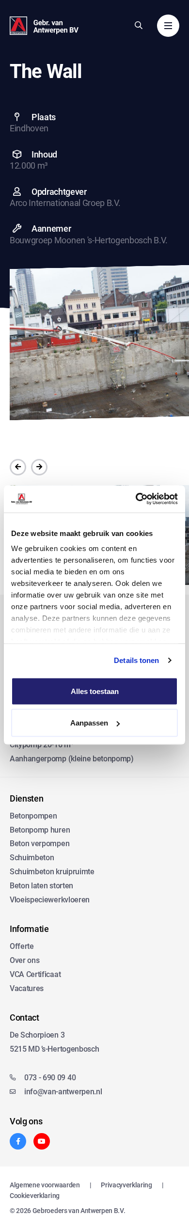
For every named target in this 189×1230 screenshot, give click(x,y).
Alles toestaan (95, 691)
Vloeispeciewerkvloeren (50, 899)
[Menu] (168, 26)
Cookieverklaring (35, 1195)
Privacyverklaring (126, 1185)
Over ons (24, 960)
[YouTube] (41, 1141)
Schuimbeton (32, 857)
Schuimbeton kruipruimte (52, 871)
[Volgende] (39, 467)
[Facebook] (18, 1141)
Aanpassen (89, 723)
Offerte (22, 946)
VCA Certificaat (35, 974)
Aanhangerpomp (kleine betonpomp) (72, 758)
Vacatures (27, 988)
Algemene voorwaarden (45, 1185)
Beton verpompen (39, 843)
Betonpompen (33, 815)
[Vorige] (18, 467)
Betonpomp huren (40, 830)
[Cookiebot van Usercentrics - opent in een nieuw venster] (136, 499)
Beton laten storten (41, 885)
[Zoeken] (138, 25)
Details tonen (136, 660)
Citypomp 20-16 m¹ (42, 744)
